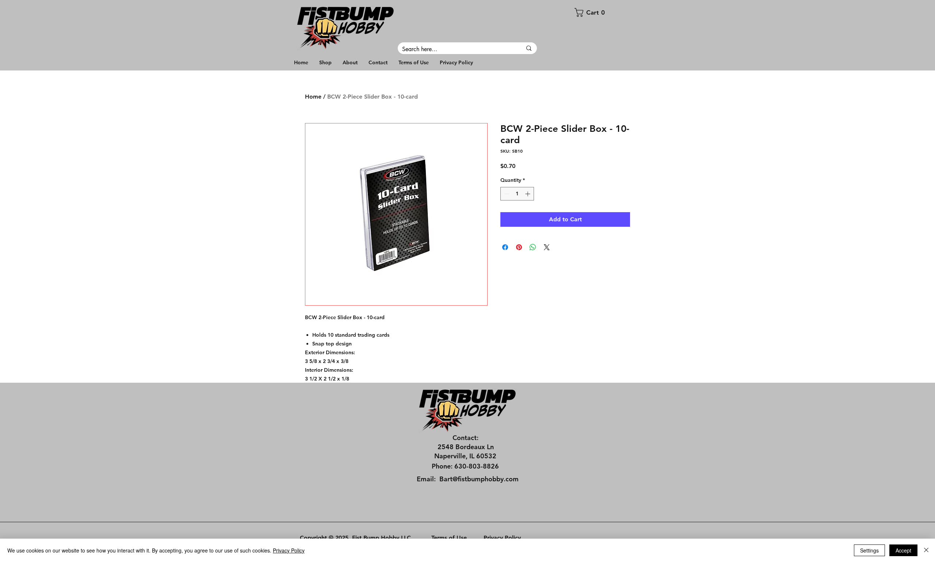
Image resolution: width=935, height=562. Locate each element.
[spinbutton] (517, 193)
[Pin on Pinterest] (519, 247)
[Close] (926, 550)
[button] (604, 12)
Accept (903, 550)
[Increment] (528, 193)
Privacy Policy (502, 537)
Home (313, 96)
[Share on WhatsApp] (532, 247)
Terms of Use (449, 537)
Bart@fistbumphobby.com (479, 479)
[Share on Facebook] (505, 247)
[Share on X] (546, 247)
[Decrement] (506, 193)
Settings (869, 550)
